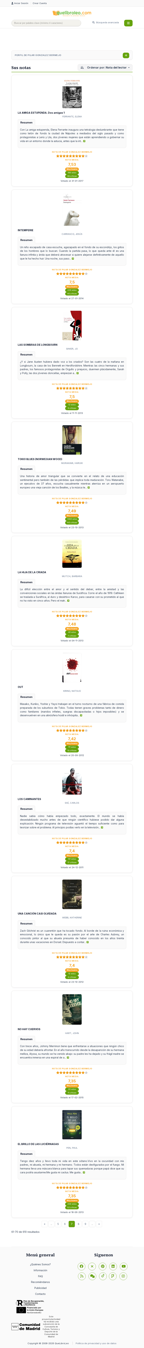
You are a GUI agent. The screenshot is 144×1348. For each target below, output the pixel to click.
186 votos (72, 173)
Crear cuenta (40, 3)
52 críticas (72, 1207)
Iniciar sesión (21, 3)
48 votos (72, 632)
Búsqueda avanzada (107, 22)
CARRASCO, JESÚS (72, 234)
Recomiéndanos (40, 1282)
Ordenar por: (106, 67)
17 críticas (72, 862)
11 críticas (72, 1093)
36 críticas (72, 176)
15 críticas (72, 750)
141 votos (72, 859)
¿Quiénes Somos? (40, 1264)
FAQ (40, 1276)
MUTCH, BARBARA (72, 576)
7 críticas (72, 636)
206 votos (72, 1204)
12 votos (72, 405)
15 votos (72, 974)
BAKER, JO (72, 348)
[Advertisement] (75, 40)
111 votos (72, 747)
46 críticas (72, 294)
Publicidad (40, 1287)
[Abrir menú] (128, 23)
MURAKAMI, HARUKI (72, 463)
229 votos (72, 290)
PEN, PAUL (72, 1147)
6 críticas (72, 408)
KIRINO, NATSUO (72, 690)
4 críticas (72, 977)
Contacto (40, 1293)
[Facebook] (81, 1266)
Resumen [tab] (26, 122)
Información (40, 1270)
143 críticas (72, 522)
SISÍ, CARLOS (72, 802)
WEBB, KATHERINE (72, 917)
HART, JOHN (72, 1033)
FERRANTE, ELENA (72, 116)
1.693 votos (72, 519)
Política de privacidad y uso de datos (96, 1343)
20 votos (72, 1089)
